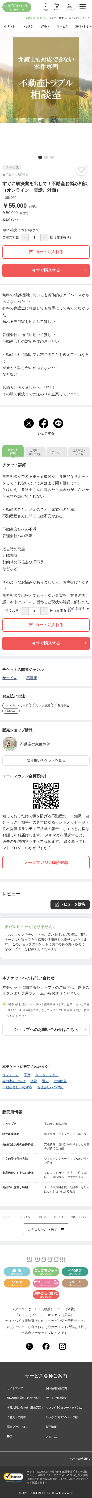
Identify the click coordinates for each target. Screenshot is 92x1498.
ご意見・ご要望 (16, 1417)
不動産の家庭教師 (35, 744)
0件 (12, 197)
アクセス (57, 452)
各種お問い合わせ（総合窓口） (25, 1407)
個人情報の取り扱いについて (24, 1398)
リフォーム (10, 1075)
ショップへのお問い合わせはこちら (46, 1029)
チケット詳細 (13, 451)
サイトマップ (15, 1388)
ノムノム (51, 1436)
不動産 (31, 678)
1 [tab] (39, 157)
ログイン (41, 18)
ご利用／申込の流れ (35, 452)
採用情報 (51, 1427)
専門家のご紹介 (13, 1081)
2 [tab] (45, 157)
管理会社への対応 (50, 1087)
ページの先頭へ (78, 1458)
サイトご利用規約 (56, 1398)
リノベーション (47, 1075)
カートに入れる (49, 252)
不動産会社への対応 (17, 1087)
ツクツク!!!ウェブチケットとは (64, 1407)
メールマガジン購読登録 (46, 862)
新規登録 (30, 18)
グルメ (42, 1217)
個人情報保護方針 (56, 1388)
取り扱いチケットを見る (46, 760)
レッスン (25, 1217)
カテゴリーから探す (46, 1229)
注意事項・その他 (79, 452)
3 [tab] (51, 157)
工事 (27, 1075)
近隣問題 (60, 1081)
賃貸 (33, 1081)
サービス (9, 678)
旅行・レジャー (80, 1217)
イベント (7, 1217)
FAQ (9, 1436)
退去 (45, 1081)
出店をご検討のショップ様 (62, 1417)
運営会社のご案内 (17, 1427)
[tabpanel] (46, 77)
